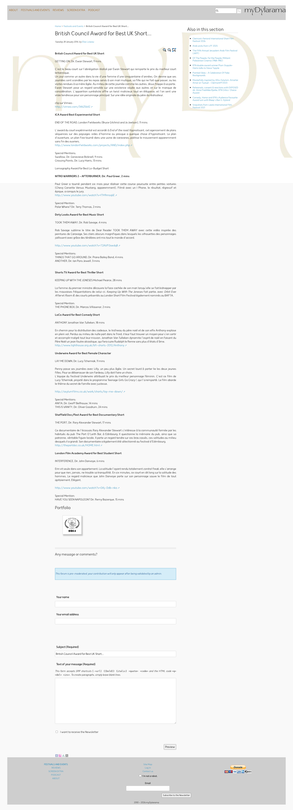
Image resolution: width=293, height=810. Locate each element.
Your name (62, 597)
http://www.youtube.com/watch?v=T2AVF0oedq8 (86, 245)
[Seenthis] (60, 755)
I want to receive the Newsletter (79, 732)
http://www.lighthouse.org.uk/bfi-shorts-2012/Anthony (89, 345)
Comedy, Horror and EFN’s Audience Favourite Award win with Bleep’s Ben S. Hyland (215, 99)
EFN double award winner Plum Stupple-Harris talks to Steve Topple (213, 67)
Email (148, 783)
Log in (148, 768)
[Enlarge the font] (165, 50)
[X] (66, 755)
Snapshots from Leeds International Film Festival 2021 (212, 106)
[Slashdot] (63, 755)
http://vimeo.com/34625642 (72, 107)
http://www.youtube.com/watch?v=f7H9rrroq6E (85, 195)
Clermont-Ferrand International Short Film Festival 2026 (213, 40)
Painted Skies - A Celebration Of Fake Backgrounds (211, 74)
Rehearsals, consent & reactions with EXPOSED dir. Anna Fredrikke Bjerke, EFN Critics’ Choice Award (215, 90)
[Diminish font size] (169, 50)
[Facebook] (56, 755)
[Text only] (174, 50)
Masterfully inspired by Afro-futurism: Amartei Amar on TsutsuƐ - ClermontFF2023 (215, 81)
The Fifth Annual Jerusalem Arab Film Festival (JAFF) (215, 52)
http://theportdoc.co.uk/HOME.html (77, 445)
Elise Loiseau (88, 42)
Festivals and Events (73, 26)
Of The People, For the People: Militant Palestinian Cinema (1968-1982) (211, 59)
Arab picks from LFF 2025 (205, 46)
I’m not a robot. (149, 776)
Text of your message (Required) (75, 664)
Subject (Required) (67, 647)
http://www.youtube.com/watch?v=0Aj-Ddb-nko (86, 488)
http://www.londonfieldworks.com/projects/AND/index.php (92, 145)
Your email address (67, 614)
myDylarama (265, 10)
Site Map (147, 764)
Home (58, 26)
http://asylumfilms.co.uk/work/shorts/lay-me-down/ (89, 391)
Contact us (148, 771)
